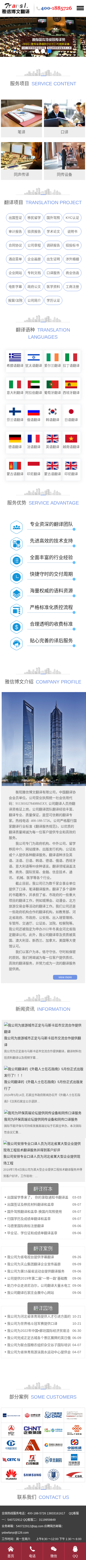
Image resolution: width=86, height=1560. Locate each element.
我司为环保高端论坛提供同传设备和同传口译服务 (41, 1119)
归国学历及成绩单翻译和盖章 (29, 1219)
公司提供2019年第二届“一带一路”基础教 (37, 1278)
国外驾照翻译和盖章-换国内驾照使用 (34, 1211)
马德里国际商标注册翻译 (25, 1226)
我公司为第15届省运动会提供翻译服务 (35, 1271)
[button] (37, 51)
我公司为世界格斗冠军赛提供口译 (32, 1323)
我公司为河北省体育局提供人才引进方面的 (39, 1316)
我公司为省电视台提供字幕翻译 (30, 1257)
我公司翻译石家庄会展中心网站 (30, 1293)
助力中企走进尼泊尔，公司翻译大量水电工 (39, 1285)
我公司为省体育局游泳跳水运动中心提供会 (39, 1352)
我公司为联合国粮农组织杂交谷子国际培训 (39, 1345)
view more (65, 977)
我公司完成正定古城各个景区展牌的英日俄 (39, 1338)
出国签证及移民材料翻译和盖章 (30, 1204)
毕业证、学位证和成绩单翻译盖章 (32, 1233)
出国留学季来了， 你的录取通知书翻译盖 (37, 1197)
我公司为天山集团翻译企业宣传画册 (34, 1264)
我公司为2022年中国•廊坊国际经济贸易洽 (38, 1331)
